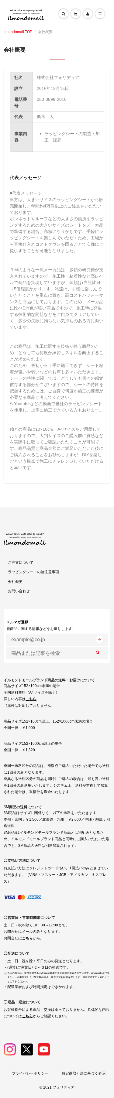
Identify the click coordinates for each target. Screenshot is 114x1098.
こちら (31, 699)
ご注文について (20, 562)
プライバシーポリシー (30, 1073)
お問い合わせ (19, 591)
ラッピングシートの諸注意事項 (33, 572)
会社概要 (15, 582)
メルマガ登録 (41, 625)
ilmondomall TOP (18, 32)
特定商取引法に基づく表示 (83, 1073)
